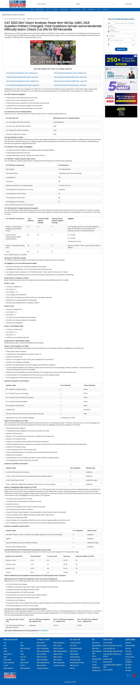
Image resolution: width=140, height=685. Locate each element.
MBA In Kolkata (41, 654)
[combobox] (122, 36)
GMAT (5, 651)
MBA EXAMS (64, 9)
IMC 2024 (128, 665)
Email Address (111, 30)
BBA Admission (96, 645)
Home (32, 9)
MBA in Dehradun (42, 660)
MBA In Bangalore (59, 643)
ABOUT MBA (39, 9)
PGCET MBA (7, 660)
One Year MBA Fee (109, 648)
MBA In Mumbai (42, 645)
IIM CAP (72, 668)
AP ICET (22, 665)
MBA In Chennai (58, 648)
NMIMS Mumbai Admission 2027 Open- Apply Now (22, 77)
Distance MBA (107, 662)
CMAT (22, 645)
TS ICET (6, 665)
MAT (5, 645)
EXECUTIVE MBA (75, 9)
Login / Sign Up (128, 4)
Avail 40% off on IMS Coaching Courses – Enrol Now (70, 85)
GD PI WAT (91, 9)
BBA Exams (95, 648)
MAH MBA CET (8, 654)
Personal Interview (76, 648)
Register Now (121, 49)
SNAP (5, 648)
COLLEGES (54, 9)
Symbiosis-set (96, 670)
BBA (84, 9)
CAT (47, 9)
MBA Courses (57, 660)
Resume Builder (130, 645)
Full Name (110, 26)
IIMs (99, 9)
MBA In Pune (57, 645)
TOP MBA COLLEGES (43, 640)
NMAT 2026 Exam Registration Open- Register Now (70, 73)
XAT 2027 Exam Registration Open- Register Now (22, 73)
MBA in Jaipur (57, 657)
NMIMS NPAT (96, 667)
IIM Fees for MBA (75, 660)
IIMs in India (73, 651)
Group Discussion (75, 643)
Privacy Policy (129, 657)
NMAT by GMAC (25, 648)
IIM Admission (74, 654)
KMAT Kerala (24, 662)
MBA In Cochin (57, 654)
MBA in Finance (41, 665)
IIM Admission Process (77, 662)
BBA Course (95, 643)
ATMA (22, 654)
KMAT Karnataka (9, 662)
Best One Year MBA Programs (112, 645)
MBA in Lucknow (42, 657)
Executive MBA (107, 659)
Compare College (59, 665)
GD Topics (73, 645)
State (109, 38)
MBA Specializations (43, 662)
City (109, 43)
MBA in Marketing (58, 662)
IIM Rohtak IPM (96, 659)
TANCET (22, 660)
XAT (21, 643)
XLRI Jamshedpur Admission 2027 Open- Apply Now (70, 77)
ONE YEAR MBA (108, 640)
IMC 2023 (128, 667)
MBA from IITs (74, 665)
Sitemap (128, 648)
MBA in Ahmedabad (43, 651)
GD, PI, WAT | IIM (75, 640)
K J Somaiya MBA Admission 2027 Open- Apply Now (23, 85)
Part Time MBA (108, 670)
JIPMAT (94, 665)
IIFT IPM (94, 662)
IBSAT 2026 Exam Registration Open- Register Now (23, 81)
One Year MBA (107, 643)
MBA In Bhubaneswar (60, 651)
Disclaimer (128, 654)
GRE (21, 651)
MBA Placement (25, 668)
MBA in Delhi (40, 643)
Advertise (128, 651)
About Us (128, 643)
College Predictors (43, 668)
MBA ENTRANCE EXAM (10, 640)
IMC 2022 (128, 670)
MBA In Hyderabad (43, 648)
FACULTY (105, 9)
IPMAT (94, 656)
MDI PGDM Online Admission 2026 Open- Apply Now (70, 81)
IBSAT (5, 657)
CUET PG (23, 657)
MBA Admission (8, 668)
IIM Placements (75, 657)
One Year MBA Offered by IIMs (112, 651)
